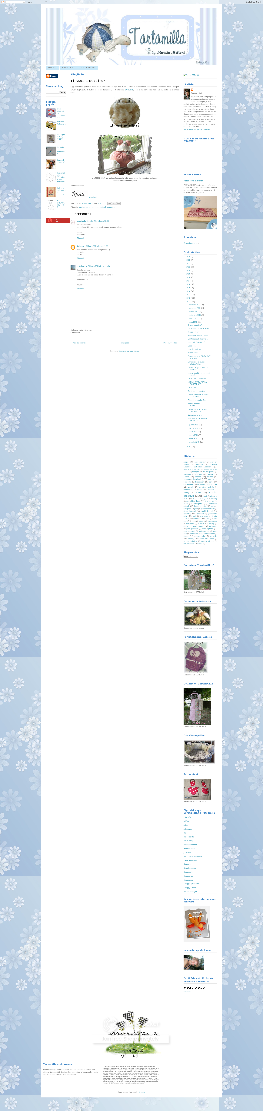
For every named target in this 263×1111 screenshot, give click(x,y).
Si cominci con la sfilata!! (198, 400)
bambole (211, 479)
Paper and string (190, 860)
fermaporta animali (99, 207)
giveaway (187, 514)
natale (201, 523)
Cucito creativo (89, 68)
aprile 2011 (193, 432)
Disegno (195, 472)
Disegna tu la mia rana (192, 469)
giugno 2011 (194, 425)
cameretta (201, 484)
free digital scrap (190, 845)
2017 (188, 281)
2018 (188, 277)
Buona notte (193, 353)
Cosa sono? (192, 346)
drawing (214, 499)
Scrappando (188, 876)
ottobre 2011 (194, 312)
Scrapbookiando (190, 868)
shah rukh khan (207, 539)
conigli (199, 489)
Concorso (199, 464)
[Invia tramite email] (108, 203)
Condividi (93, 197)
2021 (188, 267)
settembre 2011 (195, 315)
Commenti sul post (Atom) (128, 351)
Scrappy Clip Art (190, 888)
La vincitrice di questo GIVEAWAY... (196, 363)
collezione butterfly (206, 487)
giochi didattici (207, 511)
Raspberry (188, 864)
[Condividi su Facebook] (116, 203)
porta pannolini (192, 529)
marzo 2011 (193, 435)
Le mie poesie (208, 472)
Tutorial (186, 477)
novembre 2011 (195, 308)
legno (194, 521)
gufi (194, 516)
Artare (186, 825)
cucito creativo (84, 207)
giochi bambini (190, 511)
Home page (52, 68)
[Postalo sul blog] (111, 203)
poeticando (213, 526)
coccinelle (81, 221)
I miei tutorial (69, 68)
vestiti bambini (189, 543)
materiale (111, 207)
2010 (188, 447)
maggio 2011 (194, 428)
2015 (188, 288)
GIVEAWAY (193, 388)
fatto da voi (209, 501)
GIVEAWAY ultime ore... (198, 379)
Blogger (142, 1092)
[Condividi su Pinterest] (119, 203)
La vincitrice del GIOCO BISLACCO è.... (197, 410)
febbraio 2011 (194, 439)
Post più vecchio (170, 343)
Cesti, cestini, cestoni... (197, 391)
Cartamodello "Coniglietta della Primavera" (61, 178)
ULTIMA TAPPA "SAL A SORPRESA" (197, 383)
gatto (196, 509)
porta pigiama (207, 529)
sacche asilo (199, 536)
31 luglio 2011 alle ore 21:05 (97, 246)
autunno (187, 479)
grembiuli (200, 514)
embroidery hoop (193, 501)
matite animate (212, 521)
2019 (188, 274)
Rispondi (80, 238)
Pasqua (210, 474)
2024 (188, 256)
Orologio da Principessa (61, 150)
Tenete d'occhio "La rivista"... (195, 405)
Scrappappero (189, 880)
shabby (191, 539)
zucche (199, 543)
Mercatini (198, 474)
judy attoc (187, 852)
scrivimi (129, 89)
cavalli (190, 487)
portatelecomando (208, 533)
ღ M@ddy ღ (82, 266)
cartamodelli (212, 484)
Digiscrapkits (189, 837)
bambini (197, 479)
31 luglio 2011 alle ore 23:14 (99, 266)
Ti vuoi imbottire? (195, 325)
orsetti (186, 526)
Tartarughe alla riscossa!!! (198, 335)
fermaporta (198, 504)
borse (211, 482)
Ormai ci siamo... (195, 415)
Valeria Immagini (190, 892)
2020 (188, 270)
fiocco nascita (200, 506)
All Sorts (187, 821)
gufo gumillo (204, 516)
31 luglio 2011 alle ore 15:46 (98, 221)
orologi (211, 524)
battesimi (187, 482)
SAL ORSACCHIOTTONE (61, 204)
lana (207, 519)
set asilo (213, 536)
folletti (213, 506)
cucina (198, 493)
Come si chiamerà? (61, 161)
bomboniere (200, 482)
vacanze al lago (207, 541)
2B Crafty (187, 817)
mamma (202, 521)
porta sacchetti (189, 531)
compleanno (188, 489)
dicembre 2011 (195, 305)
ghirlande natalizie (208, 509)
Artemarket (188, 829)
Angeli (186, 462)
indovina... (197, 519)
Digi (185, 833)
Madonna (187, 474)
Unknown (81, 246)
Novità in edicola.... (195, 349)
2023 (188, 260)
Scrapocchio (188, 872)
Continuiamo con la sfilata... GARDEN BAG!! (199, 396)
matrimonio (190, 524)
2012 (188, 298)
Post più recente (79, 343)
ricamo (186, 536)
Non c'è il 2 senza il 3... (197, 342)
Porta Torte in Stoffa (193, 181)
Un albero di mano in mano (198, 328)
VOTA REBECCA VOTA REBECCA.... (197, 419)
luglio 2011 (193, 322)
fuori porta (187, 509)
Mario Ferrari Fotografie (193, 856)
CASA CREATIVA (200, 462)
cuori (205, 496)
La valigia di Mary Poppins (61, 137)
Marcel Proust (193, 332)
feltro (186, 504)
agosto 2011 (194, 318)
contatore (187, 992)
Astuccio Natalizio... (61, 123)
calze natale (188, 484)
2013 (188, 295)
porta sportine (204, 531)
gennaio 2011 (194, 442)
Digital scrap (188, 841)
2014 (188, 291)
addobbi (198, 477)
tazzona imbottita (190, 541)
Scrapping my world (191, 884)
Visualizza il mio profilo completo (197, 130)
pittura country (198, 526)
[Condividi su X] (114, 203)
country (186, 493)
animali (210, 477)
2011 (188, 302)
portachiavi (194, 533)
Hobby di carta (189, 849)
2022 (188, 263)
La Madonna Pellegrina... (198, 339)
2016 (188, 284)
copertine (210, 489)
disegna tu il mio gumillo (200, 499)
